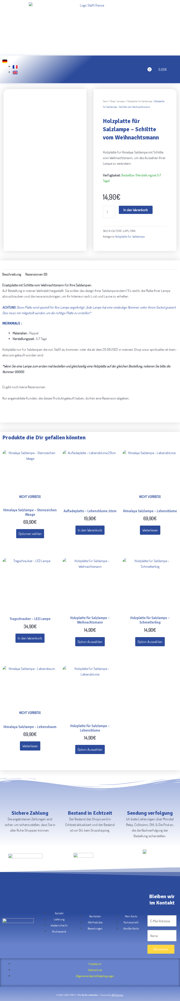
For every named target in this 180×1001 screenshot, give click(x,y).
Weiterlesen (150, 530)
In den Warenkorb (136, 210)
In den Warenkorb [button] (90, 530)
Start (105, 101)
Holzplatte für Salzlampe (139, 101)
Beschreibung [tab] (11, 274)
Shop (112, 101)
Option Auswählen (90, 641)
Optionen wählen (30, 533)
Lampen (121, 101)
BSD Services (117, 995)
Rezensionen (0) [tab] (36, 274)
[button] (67, 69)
